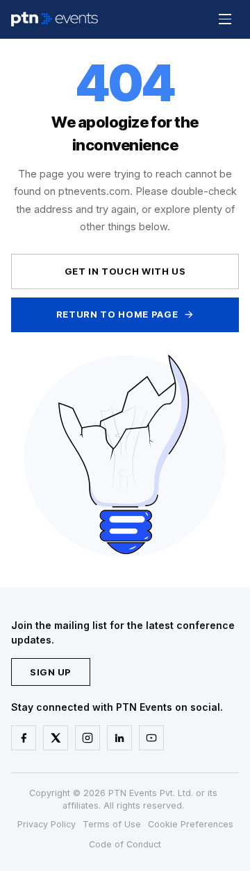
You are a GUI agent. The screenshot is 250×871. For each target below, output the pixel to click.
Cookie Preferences (190, 824)
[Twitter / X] (55, 737)
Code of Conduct (125, 844)
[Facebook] (23, 737)
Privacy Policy (46, 824)
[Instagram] (87, 737)
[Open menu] (225, 19)
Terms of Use (112, 824)
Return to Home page (117, 314)
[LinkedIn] (119, 737)
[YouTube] (151, 737)
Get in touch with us (125, 271)
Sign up (51, 672)
